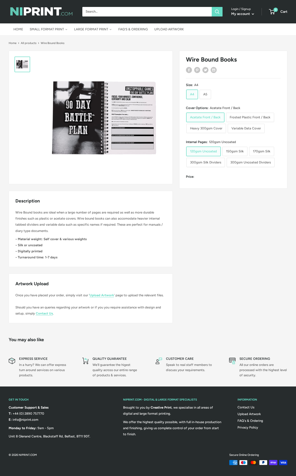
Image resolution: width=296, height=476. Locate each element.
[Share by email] (214, 70)
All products (28, 43)
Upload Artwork (101, 295)
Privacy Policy (247, 427)
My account (241, 14)
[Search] (217, 11)
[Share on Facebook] (189, 70)
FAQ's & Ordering (250, 421)
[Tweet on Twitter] (205, 70)
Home (12, 43)
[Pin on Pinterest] (197, 70)
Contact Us (44, 313)
